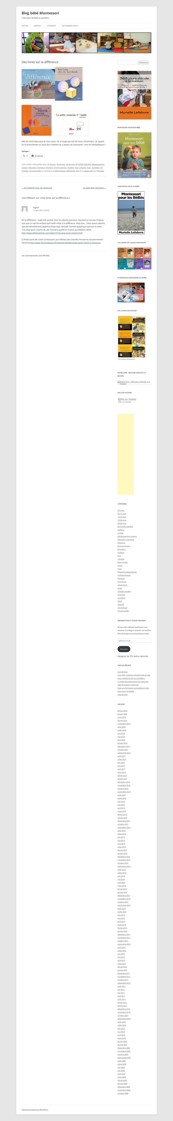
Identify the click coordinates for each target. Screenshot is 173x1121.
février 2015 (122, 850)
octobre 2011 (123, 980)
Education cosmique (37, 167)
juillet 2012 (122, 950)
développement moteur (127, 536)
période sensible (124, 591)
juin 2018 (121, 733)
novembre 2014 (124, 860)
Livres (120, 565)
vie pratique (122, 607)
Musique (121, 578)
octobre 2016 (123, 788)
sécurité (121, 604)
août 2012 (122, 947)
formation (122, 549)
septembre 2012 (124, 944)
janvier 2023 (122, 711)
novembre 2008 (124, 1090)
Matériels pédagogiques (127, 572)
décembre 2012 (124, 934)
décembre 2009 (124, 1048)
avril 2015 (121, 843)
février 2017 (122, 775)
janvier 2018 (122, 743)
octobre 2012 (123, 941)
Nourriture (122, 581)
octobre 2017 (123, 749)
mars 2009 (122, 1077)
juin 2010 (121, 1028)
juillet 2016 (122, 798)
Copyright (51, 26)
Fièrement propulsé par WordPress (35, 1109)
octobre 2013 (123, 902)
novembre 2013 (124, 899)
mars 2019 (122, 717)
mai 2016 (121, 805)
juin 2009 (121, 1067)
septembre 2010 (124, 1019)
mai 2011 (121, 993)
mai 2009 (121, 1070)
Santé (120, 601)
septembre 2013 (124, 905)
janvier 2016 (122, 818)
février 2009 (122, 1080)
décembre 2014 (124, 856)
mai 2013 (121, 918)
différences (70, 171)
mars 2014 (122, 886)
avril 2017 (121, 769)
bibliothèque (60, 171)
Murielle (100, 171)
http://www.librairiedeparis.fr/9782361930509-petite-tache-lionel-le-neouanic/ (65, 242)
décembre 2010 (124, 1009)
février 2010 (122, 1041)
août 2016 (122, 795)
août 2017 (122, 756)
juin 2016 (121, 801)
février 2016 (122, 814)
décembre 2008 (124, 1087)
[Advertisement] (126, 454)
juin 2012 (121, 954)
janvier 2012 (122, 970)
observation (122, 585)
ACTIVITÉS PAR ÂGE (83, 164)
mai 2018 (121, 736)
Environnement (60, 167)
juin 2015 (121, 837)
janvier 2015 (122, 853)
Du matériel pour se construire (37, 188)
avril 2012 (121, 960)
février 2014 (122, 889)
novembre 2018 (124, 723)
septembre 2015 (124, 827)
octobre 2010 (123, 1015)
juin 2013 (121, 915)
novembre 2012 (124, 937)
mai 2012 (121, 957)
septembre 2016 (124, 792)
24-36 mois (70, 164)
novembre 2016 (124, 785)
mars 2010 (122, 1038)
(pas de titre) (123, 672)
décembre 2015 (124, 821)
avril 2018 (121, 740)
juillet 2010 (122, 1025)
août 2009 (122, 1061)
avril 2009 (121, 1074)
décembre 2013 (124, 895)
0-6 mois (121, 510)
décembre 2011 (124, 973)
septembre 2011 (124, 983)
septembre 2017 (124, 753)
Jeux (76, 167)
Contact (37, 26)
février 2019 (122, 720)
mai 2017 (121, 766)
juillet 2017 (122, 759)
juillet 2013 (122, 912)
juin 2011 (121, 989)
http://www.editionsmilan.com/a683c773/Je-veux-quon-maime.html (52, 233)
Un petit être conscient (94, 188)
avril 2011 (121, 996)
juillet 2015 (122, 834)
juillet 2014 (122, 873)
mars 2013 (122, 924)
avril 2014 (121, 882)
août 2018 (122, 727)
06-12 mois (122, 513)
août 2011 (122, 986)
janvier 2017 (122, 779)
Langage (82, 167)
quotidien (95, 167)
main (89, 167)
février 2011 (122, 1002)
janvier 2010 (122, 1044)
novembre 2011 (124, 976)
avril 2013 (121, 921)
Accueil (25, 26)
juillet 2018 (122, 730)
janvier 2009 (122, 1083)
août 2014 (122, 869)
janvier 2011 (122, 1006)
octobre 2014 (123, 863)
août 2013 (122, 908)
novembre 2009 (124, 1051)
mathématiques (124, 575)
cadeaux (121, 530)
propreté (121, 594)
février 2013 (122, 928)
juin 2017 (121, 762)
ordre (120, 588)
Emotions (49, 167)
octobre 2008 (123, 1093)
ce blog (120, 533)
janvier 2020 (122, 714)
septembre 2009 (124, 1057)
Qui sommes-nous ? (70, 26)
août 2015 (122, 830)
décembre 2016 (124, 782)
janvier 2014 (122, 892)
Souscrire (124, 649)
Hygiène (71, 167)
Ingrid (36, 207)
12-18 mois (51, 164)
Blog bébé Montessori (40, 13)
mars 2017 (122, 772)
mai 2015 (121, 840)
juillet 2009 (122, 1064)
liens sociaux (123, 562)
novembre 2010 (124, 1012)
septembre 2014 (124, 866)
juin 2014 (121, 876)
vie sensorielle (35, 171)
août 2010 (122, 1022)
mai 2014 (121, 879)
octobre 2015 (123, 824)
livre (77, 171)
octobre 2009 (123, 1054)
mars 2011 (122, 999)
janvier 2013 (122, 931)
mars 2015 (122, 847)
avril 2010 (121, 1035)
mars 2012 (122, 963)
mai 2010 (121, 1031)
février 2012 (122, 967)
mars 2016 (122, 811)
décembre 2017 (124, 746)
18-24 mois (60, 164)
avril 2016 (121, 808)
